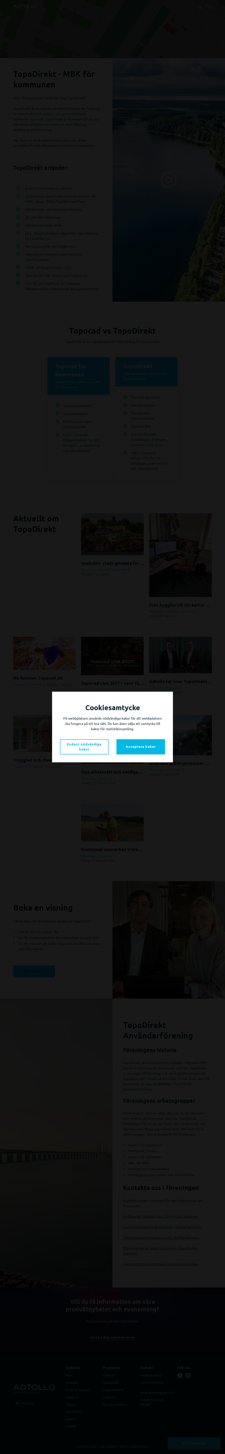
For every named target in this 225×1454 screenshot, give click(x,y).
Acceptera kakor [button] (141, 746)
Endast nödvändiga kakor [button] (84, 746)
